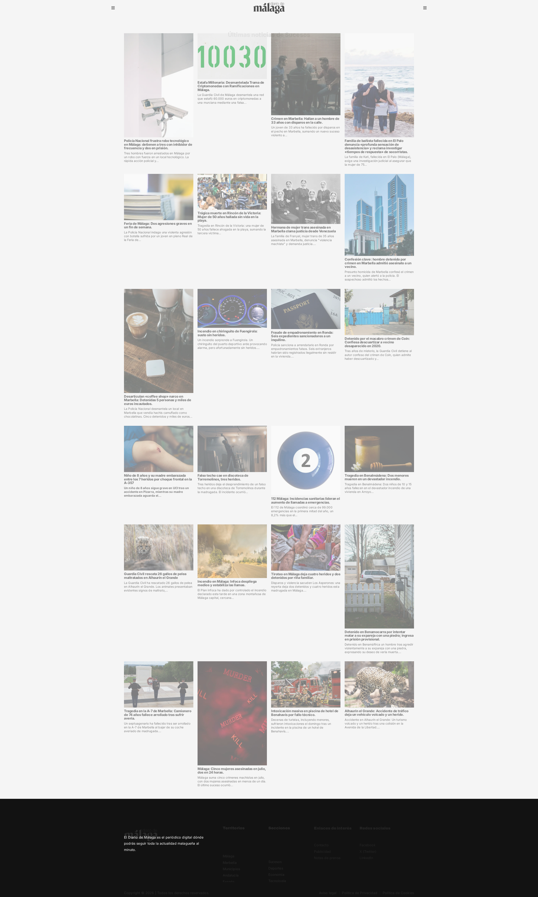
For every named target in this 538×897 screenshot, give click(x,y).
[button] (113, 8)
